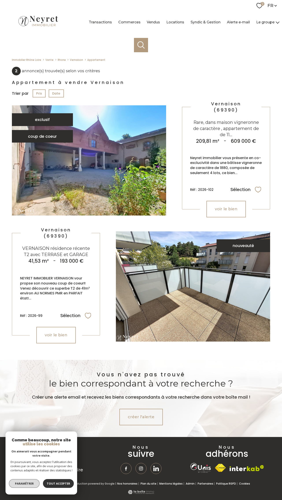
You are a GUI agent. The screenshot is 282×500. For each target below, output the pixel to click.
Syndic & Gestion (206, 22)
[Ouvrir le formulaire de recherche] (141, 45)
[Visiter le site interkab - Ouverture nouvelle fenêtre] (247, 468)
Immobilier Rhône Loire (26, 60)
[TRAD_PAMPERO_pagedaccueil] (38, 26)
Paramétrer (24, 483)
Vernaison (76, 60)
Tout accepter (58, 483)
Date (56, 93)
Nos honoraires (127, 483)
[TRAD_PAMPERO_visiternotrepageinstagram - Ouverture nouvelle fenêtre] (141, 468)
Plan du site (148, 483)
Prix (39, 93)
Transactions (100, 22)
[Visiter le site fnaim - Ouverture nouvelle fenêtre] (220, 467)
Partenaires (205, 483)
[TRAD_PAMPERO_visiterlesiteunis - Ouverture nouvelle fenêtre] (200, 468)
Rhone (62, 60)
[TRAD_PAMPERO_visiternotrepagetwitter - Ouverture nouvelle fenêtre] (155, 468)
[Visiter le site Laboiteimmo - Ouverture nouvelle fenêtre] (141, 492)
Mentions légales (171, 483)
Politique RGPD (226, 483)
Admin (190, 483)
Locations (175, 22)
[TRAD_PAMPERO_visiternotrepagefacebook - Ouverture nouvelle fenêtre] (126, 468)
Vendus (153, 22)
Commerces (129, 22)
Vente (49, 60)
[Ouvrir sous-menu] (277, 22)
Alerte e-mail (238, 22)
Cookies (244, 483)
